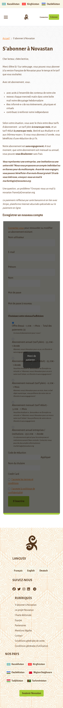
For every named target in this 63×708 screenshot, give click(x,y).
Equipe (18, 620)
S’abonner (54, 17)
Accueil (6, 38)
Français (18, 570)
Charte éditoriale (23, 615)
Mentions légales (23, 630)
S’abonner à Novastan (26, 605)
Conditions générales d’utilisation (31, 646)
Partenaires (20, 625)
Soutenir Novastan (31, 693)
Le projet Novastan (24, 610)
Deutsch (43, 570)
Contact (18, 635)
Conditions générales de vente (30, 641)
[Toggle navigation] (6, 17)
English (31, 570)
